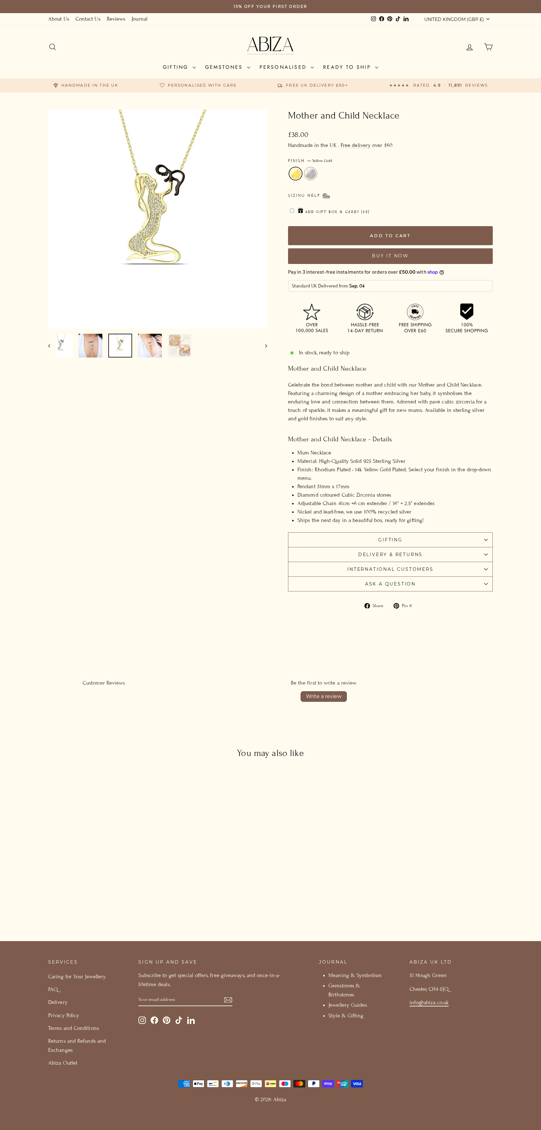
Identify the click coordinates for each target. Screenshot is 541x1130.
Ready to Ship (348, 67)
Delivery (58, 1002)
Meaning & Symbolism (355, 975)
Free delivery (356, 145)
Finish (310, 160)
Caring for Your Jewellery (77, 976)
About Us (58, 19)
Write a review (324, 696)
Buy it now (390, 256)
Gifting (177, 67)
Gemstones (225, 67)
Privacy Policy (63, 1015)
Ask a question (390, 584)
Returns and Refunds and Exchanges (77, 1045)
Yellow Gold (295, 173)
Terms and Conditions (73, 1028)
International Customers (390, 569)
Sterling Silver (310, 173)
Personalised (284, 67)
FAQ (53, 989)
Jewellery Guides (347, 1005)
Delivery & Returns (390, 554)
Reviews (116, 19)
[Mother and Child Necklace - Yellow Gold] (97, 904)
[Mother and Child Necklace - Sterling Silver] (105, 904)
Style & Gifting (345, 1015)
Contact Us (87, 19)
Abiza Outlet (62, 1063)
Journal (139, 19)
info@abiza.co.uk (429, 1002)
